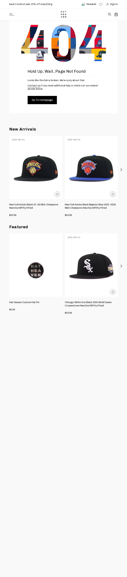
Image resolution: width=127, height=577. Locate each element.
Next (121, 169)
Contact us (34, 85)
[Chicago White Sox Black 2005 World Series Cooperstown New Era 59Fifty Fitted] (91, 265)
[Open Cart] (116, 14)
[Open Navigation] (12, 14)
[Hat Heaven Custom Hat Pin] (35, 265)
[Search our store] (109, 14)
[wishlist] (100, 4)
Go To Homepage (42, 100)
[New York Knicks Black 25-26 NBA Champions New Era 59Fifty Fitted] (35, 167)
